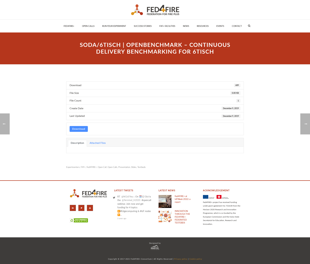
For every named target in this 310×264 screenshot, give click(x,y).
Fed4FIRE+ (92, 167)
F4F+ (83, 167)
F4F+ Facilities (167, 26)
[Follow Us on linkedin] (73, 208)
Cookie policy (195, 259)
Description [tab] (77, 143)
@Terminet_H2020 (131, 200)
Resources (203, 26)
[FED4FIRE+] (155, 9)
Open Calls (88, 26)
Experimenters (73, 167)
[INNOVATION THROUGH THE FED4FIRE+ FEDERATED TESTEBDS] (165, 216)
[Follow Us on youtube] (90, 208)
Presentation (124, 167)
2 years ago (121, 218)
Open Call (102, 167)
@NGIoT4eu (127, 197)
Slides (133, 167)
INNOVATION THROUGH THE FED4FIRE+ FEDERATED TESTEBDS (182, 217)
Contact (237, 26)
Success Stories (143, 26)
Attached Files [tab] (98, 143)
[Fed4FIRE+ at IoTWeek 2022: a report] (165, 201)
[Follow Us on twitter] (81, 208)
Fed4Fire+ (69, 26)
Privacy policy (180, 259)
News (186, 26)
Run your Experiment (114, 26)
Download (78, 129)
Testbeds (141, 167)
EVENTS (220, 26)
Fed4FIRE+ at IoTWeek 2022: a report (182, 199)
